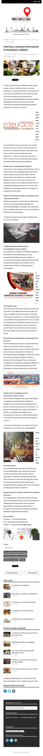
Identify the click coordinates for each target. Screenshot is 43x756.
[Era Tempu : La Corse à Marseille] (7, 605)
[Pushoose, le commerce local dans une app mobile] (7, 663)
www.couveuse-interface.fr (18, 522)
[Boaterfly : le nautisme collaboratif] (7, 597)
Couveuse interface (19, 519)
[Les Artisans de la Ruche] (7, 588)
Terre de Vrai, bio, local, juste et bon (25, 669)
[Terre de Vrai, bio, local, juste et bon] (7, 672)
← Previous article (11, 573)
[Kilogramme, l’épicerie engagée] (7, 645)
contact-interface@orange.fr (21, 524)
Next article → (33, 573)
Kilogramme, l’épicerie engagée (23, 642)
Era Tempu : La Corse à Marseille (23, 602)
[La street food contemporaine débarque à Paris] (7, 653)
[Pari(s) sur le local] (22, 13)
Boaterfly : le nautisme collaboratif (24, 594)
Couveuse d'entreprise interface (15, 552)
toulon (22, 560)
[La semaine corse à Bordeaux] (7, 613)
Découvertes (27, 54)
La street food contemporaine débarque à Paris (23, 652)
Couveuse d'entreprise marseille (15, 556)
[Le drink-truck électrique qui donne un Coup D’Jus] (7, 636)
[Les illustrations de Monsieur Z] (7, 622)
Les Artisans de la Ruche (20, 585)
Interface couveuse (11, 560)
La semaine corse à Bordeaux (22, 610)
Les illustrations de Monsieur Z (23, 619)
